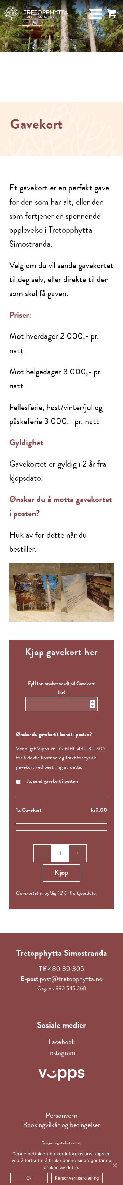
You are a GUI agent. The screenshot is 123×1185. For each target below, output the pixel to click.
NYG (78, 1143)
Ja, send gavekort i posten (52, 781)
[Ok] (114, 1165)
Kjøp (61, 872)
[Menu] (92, 13)
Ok (29, 1178)
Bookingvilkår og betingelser (61, 1124)
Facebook (61, 1041)
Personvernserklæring (77, 1178)
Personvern (61, 1115)
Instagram (62, 1052)
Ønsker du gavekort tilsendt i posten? (54, 734)
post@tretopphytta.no (71, 978)
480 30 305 (66, 968)
